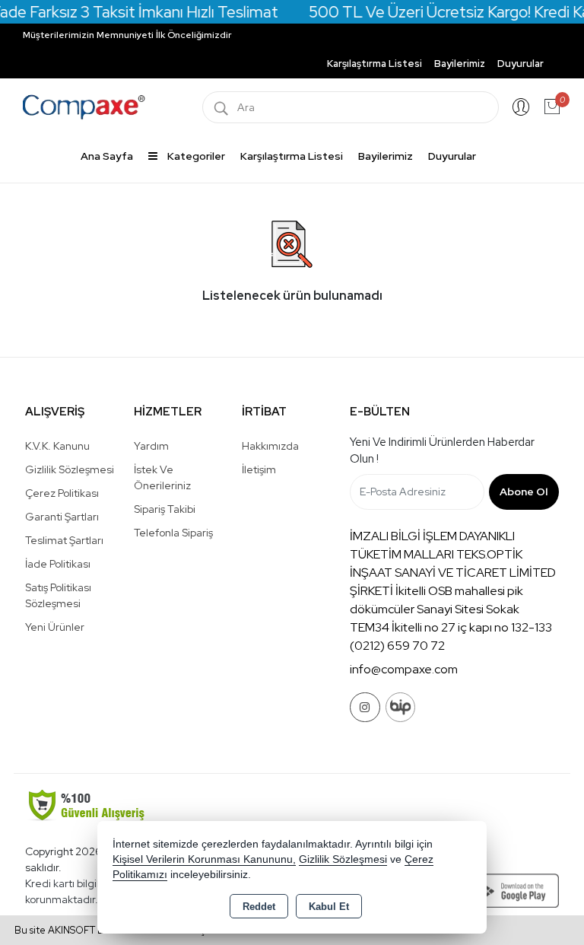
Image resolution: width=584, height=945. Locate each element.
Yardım (151, 446)
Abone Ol (524, 491)
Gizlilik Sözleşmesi (69, 469)
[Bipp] (400, 707)
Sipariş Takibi (164, 509)
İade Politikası (57, 564)
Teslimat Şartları (64, 540)
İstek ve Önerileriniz (162, 477)
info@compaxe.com (404, 669)
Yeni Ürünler (54, 627)
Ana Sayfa (107, 156)
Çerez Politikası (62, 493)
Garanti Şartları (62, 516)
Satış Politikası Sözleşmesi (58, 595)
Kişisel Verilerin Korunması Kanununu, (204, 859)
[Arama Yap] (221, 107)
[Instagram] (365, 707)
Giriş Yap (521, 107)
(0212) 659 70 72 (397, 646)
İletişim (259, 469)
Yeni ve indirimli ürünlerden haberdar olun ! (442, 450)
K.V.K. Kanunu (57, 446)
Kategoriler (195, 156)
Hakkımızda (270, 446)
